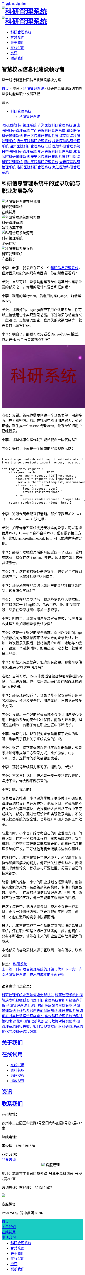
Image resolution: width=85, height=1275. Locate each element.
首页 (5, 89)
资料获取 (17, 1070)
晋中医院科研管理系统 (19, 151)
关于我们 (17, 42)
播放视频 (17, 1081)
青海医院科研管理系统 (54, 125)
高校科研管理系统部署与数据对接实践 (42, 1021)
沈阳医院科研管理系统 (19, 125)
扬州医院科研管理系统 (34, 141)
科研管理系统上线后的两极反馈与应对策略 (39, 1005)
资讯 (13, 53)
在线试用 (17, 48)
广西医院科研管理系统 (48, 130)
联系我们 (17, 58)
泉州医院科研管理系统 (41, 136)
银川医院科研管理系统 (41, 162)
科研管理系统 (20, 32)
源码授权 (17, 1075)
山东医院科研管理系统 (62, 146)
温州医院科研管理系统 (27, 146)
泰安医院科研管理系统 (48, 157)
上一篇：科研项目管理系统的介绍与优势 (33, 969)
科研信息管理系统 (64, 268)
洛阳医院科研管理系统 (34, 167)
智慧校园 (17, 37)
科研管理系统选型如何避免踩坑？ (28, 995)
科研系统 (20, 964)
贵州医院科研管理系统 (54, 151)
